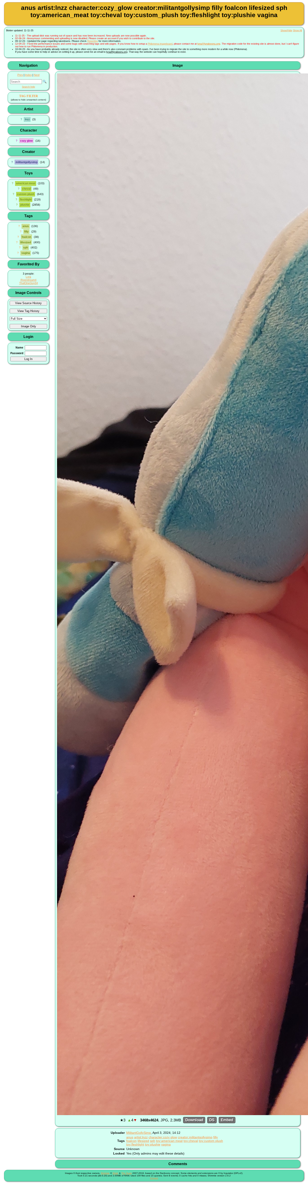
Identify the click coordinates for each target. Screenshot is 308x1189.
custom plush (25, 194)
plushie (25, 204)
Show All (297, 30)
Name (19, 347)
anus (26, 226)
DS (211, 1120)
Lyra (28, 276)
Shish (115, 1173)
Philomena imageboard (160, 43)
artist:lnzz (141, 1137)
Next (36, 75)
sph (25, 247)
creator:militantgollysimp (195, 1137)
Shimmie (105, 1173)
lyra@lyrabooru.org (208, 43)
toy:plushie (152, 1144)
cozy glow (26, 140)
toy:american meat (169, 1141)
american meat (25, 183)
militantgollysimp (26, 162)
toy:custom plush (211, 1141)
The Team (126, 1173)
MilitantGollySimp (138, 1132)
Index (28, 75)
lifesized (25, 242)
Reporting (92, 41)
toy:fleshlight (135, 1144)
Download (194, 1120)
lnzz (27, 119)
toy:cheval (191, 1141)
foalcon (26, 237)
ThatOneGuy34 (28, 283)
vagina (25, 253)
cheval (26, 188)
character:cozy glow (163, 1137)
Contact (154, 1178)
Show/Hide (286, 30)
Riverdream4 (29, 280)
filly (26, 231)
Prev (20, 75)
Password (16, 353)
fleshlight (26, 199)
